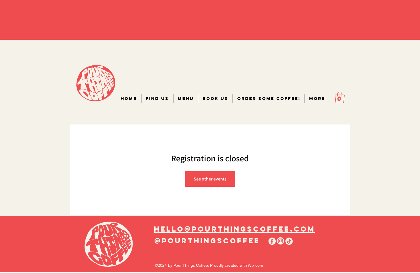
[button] (340, 97)
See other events (210, 179)
